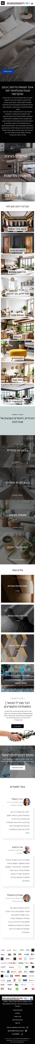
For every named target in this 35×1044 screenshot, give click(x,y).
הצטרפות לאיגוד (17, 1010)
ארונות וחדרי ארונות (18, 228)
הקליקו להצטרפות (17, 768)
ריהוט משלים (17, 358)
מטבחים (17, 336)
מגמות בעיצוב (17, 515)
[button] (3, 3)
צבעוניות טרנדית (17, 450)
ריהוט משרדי (17, 401)
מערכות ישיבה (17, 315)
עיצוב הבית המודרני (17, 482)
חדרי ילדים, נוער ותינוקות (17, 293)
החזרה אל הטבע (17, 547)
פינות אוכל (17, 379)
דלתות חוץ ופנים (17, 250)
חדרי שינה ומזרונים (17, 272)
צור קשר (17, 1023)
